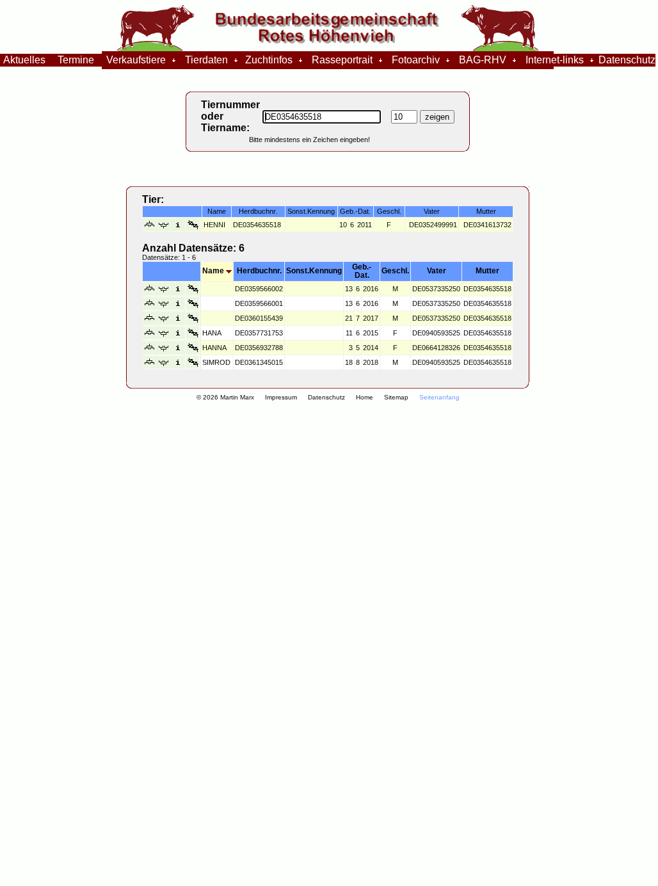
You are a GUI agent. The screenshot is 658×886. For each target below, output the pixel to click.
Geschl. (395, 270)
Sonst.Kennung (314, 270)
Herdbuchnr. (259, 270)
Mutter (487, 270)
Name (214, 270)
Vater (436, 270)
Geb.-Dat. (361, 271)
